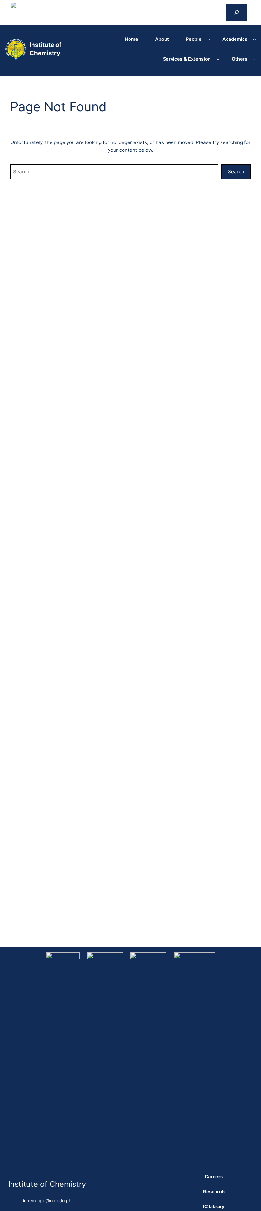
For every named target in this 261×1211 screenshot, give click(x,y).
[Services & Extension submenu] (218, 59)
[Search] (236, 12)
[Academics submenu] (254, 39)
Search (236, 172)
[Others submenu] (254, 59)
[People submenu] (209, 39)
